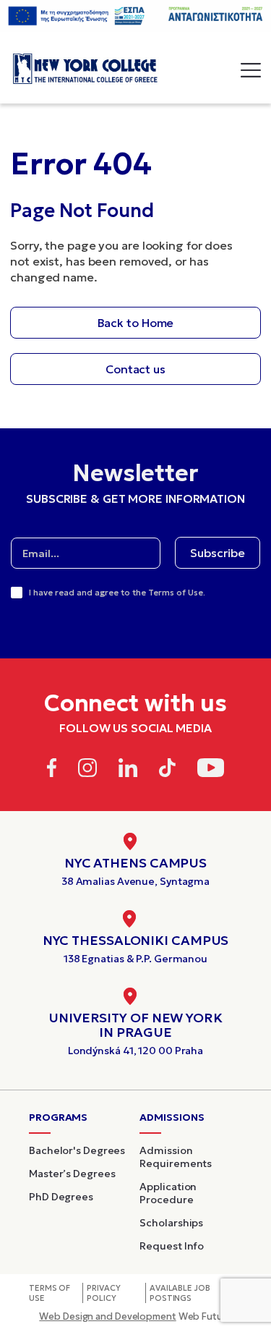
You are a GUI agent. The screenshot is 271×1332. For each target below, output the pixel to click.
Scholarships (171, 1222)
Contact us (135, 369)
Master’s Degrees (72, 1173)
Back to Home (136, 322)
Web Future (135, 1316)
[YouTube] (210, 770)
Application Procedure (168, 1193)
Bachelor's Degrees (77, 1150)
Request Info (171, 1245)
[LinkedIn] (128, 770)
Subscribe (217, 553)
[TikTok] (167, 770)
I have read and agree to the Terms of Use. (117, 592)
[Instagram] (87, 770)
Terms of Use (49, 1293)
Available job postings (180, 1293)
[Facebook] (51, 770)
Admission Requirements (175, 1157)
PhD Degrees (61, 1196)
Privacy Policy (103, 1293)
